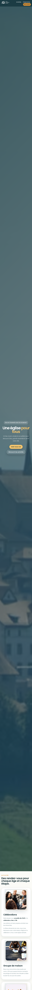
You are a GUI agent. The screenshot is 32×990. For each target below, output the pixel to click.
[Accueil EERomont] (5, 2)
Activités (18, 2)
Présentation (26, 2)
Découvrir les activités (16, 452)
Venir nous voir (16, 447)
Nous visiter (27, 4)
